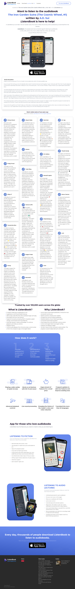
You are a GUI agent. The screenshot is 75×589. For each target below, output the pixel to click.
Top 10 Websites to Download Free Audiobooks (65, 562)
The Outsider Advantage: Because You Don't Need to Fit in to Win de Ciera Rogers (45, 562)
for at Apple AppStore (42, 113)
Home (18, 3)
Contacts (39, 3)
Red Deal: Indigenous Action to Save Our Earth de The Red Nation (45, 577)
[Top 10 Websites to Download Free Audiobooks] (58, 563)
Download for (28, 3)
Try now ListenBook (64, 3)
